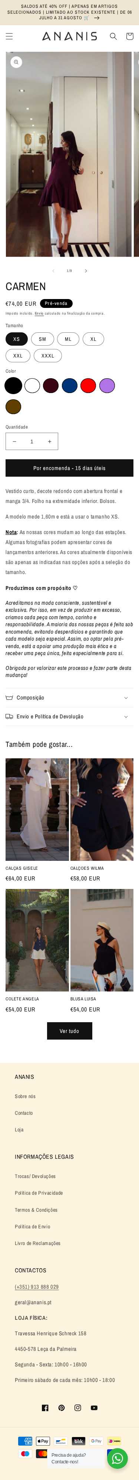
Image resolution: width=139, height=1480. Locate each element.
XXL (18, 355)
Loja (19, 1129)
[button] (9, 36)
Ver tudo (69, 1031)
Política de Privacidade (39, 1192)
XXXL (48, 355)
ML (68, 339)
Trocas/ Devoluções (35, 1176)
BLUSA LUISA (83, 999)
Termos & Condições (36, 1210)
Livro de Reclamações (38, 1243)
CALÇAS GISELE (22, 868)
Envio (39, 313)
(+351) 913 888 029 (37, 1287)
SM (42, 339)
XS (16, 339)
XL (93, 339)
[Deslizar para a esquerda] (53, 271)
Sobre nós (25, 1096)
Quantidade (17, 427)
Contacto (24, 1113)
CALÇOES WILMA (87, 868)
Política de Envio (32, 1226)
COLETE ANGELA (22, 999)
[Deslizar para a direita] (86, 271)
